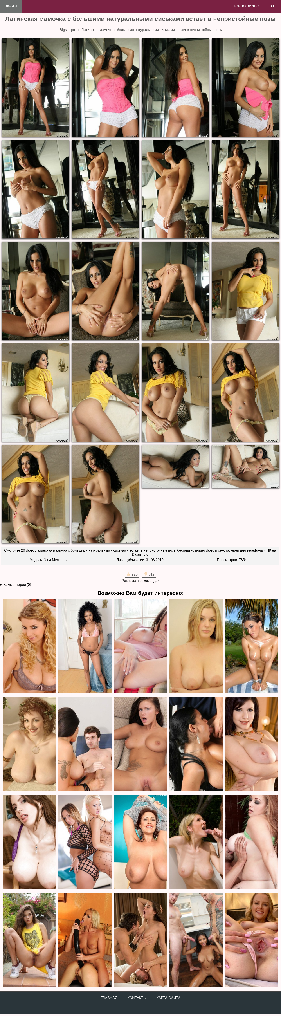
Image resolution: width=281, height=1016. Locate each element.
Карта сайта (168, 998)
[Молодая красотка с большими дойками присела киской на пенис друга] (140, 744)
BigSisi (11, 6)
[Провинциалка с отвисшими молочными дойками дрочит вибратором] (29, 842)
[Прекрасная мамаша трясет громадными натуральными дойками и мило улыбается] (140, 842)
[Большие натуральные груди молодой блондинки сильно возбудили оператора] (196, 646)
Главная (109, 998)
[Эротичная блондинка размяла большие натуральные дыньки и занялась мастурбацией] (29, 646)
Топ (272, 6)
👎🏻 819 (149, 574)
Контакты (137, 998)
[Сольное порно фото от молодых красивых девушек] (251, 940)
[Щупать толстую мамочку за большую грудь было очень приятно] (251, 842)
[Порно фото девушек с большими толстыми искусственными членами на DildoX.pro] (85, 940)
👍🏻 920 (132, 574)
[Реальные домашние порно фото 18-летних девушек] (29, 940)
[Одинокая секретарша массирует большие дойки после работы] (251, 744)
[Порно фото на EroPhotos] (140, 940)
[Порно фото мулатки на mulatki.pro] (196, 940)
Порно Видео (246, 6)
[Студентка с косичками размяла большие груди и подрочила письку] (140, 646)
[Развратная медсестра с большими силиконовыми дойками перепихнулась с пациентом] (85, 744)
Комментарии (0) (17, 585)
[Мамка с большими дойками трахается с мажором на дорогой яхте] (196, 842)
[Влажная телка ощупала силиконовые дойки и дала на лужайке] (251, 646)
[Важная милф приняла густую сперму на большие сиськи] (196, 744)
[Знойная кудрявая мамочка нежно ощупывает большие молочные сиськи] (29, 744)
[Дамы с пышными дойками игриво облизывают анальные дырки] (85, 842)
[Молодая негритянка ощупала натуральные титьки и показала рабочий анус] (85, 646)
